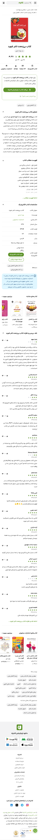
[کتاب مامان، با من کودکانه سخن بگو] (31, 645)
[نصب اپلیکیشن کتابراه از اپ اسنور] (27, 744)
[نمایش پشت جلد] (13, 39)
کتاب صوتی (10, 812)
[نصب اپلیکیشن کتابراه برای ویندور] (12, 744)
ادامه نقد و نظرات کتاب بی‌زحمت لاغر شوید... (23, 621)
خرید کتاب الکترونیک (16, 254)
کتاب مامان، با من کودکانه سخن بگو (32, 657)
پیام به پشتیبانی (19, 776)
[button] (19, 30)
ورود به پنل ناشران (19, 793)
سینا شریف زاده (32, 324)
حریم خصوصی (19, 764)
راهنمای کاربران (19, 779)
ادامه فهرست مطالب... (30, 198)
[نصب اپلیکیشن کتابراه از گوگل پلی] (12, 739)
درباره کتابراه (19, 758)
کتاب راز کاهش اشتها (33, 320)
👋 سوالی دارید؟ (26, 831)
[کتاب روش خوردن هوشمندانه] (16, 308)
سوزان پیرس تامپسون (16, 324)
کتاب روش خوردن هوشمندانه (17, 320)
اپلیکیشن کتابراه (11, 81)
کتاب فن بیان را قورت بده (19, 657)
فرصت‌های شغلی (20, 768)
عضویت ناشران (19, 790)
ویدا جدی (21, 215)
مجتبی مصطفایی (19, 661)
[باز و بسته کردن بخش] (3, 112)
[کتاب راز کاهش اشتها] (31, 308)
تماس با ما (19, 782)
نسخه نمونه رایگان (16, 259)
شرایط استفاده (19, 761)
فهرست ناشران (19, 796)
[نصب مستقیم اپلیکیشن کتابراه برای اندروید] (27, 739)
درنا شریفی (34, 661)
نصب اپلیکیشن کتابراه (29, 812)
